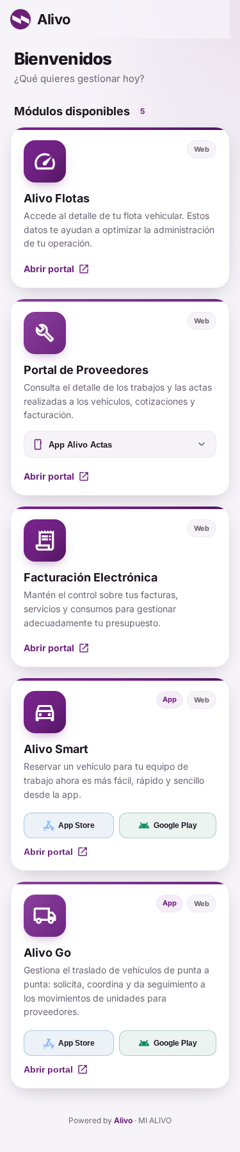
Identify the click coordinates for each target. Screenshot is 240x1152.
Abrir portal (56, 851)
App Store (76, 825)
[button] (120, 207)
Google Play (167, 825)
